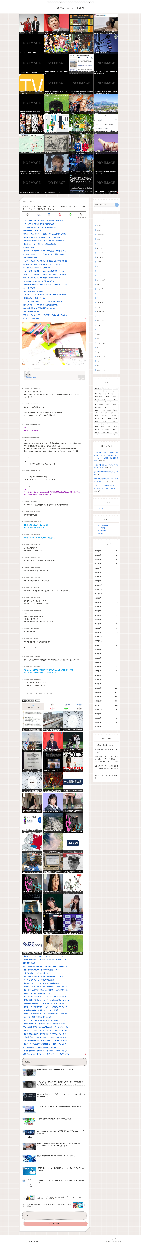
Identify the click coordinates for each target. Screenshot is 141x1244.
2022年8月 (106, 718)
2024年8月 (106, 654)
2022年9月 (106, 714)
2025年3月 (106, 624)
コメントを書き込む (55, 1223)
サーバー (99, 298)
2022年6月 (106, 727)
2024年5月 (106, 667)
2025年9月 (106, 598)
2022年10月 (106, 709)
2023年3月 (106, 688)
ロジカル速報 (101, 530)
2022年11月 (106, 705)
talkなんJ (99, 248)
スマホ (37, 700)
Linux (98, 243)
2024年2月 (106, 679)
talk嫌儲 (99, 262)
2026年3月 (106, 572)
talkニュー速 (100, 252)
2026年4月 (106, 568)
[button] (81, 214)
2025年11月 (106, 589)
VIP (98, 266)
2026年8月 (106, 551)
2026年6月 (106, 559)
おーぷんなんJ (101, 280)
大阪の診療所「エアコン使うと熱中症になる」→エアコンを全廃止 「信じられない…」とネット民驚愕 (106, 759)
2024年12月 (106, 636)
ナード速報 (101, 528)
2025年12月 (106, 585)
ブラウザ (99, 352)
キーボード (100, 289)
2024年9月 (106, 649)
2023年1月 (106, 696)
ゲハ (98, 293)
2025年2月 (106, 628)
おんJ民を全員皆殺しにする (103, 745)
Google (98, 239)
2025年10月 (106, 594)
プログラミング (101, 356)
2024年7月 (106, 658)
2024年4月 (106, 671)
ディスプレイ (100, 320)
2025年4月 (106, 619)
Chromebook (100, 234)
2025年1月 (106, 632)
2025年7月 (106, 606)
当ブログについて (115, 1239)
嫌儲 (25, 700)
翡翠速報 (100, 533)
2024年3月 (106, 675)
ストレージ (100, 302)
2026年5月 (106, 564)
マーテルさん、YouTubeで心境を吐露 (106, 777)
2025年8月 (106, 602)
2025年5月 (106, 615)
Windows (99, 271)
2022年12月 (106, 701)
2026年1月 (106, 581)
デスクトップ (100, 325)
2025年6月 (106, 611)
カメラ (98, 284)
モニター (99, 361)
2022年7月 (106, 722)
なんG (98, 329)
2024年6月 (106, 662)
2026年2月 (106, 576)
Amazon (99, 225)
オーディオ (100, 275)
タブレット (100, 316)
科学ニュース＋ (101, 370)
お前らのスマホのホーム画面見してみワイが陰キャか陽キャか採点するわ (106, 768)
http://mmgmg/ (31, 377)
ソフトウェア (100, 311)
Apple (98, 230)
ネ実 (98, 338)
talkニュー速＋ (101, 257)
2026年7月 (106, 555)
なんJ (98, 334)
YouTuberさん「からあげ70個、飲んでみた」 (105, 751)
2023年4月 (106, 684)
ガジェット (31, 700)
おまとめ (100, 508)
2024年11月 (106, 641)
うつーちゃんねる (103, 525)
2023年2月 (106, 692)
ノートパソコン (101, 343)
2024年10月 (106, 645)
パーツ (98, 347)
